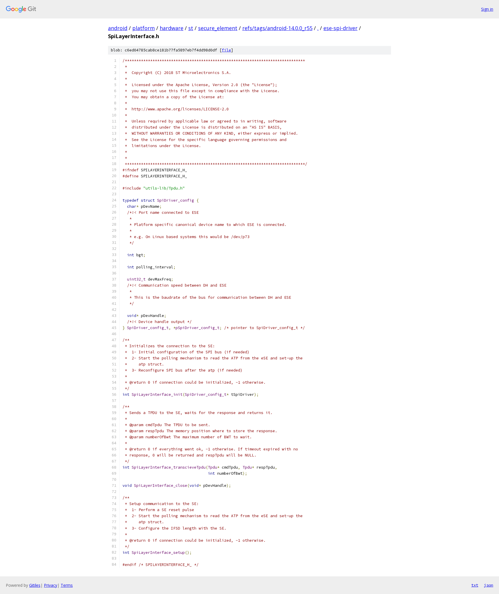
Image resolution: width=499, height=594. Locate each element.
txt (474, 585)
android (117, 28)
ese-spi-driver (340, 28)
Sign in (487, 9)
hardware (171, 28)
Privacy (50, 585)
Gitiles (34, 585)
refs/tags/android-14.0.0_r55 (277, 28)
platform (143, 28)
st (190, 28)
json (488, 585)
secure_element (217, 28)
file (226, 50)
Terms (67, 585)
